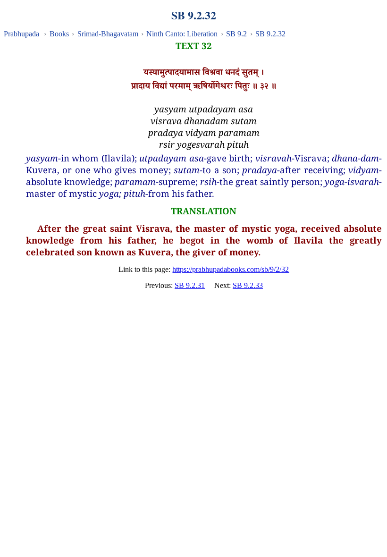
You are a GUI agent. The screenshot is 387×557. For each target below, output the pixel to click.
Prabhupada (21, 34)
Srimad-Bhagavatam (107, 34)
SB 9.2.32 (270, 34)
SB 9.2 (236, 34)
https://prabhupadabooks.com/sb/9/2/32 (230, 269)
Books (59, 34)
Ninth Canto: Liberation (182, 34)
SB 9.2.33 (248, 285)
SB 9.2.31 (190, 285)
